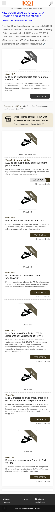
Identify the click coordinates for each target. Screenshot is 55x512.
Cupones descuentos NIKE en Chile (17, 20)
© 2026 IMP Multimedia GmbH (27, 508)
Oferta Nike (27, 325)
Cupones (7, 106)
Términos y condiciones (40, 500)
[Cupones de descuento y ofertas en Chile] (27, 3)
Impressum (26, 499)
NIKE (17, 106)
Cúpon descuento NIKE (27, 154)
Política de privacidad (6, 500)
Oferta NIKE (27, 212)
